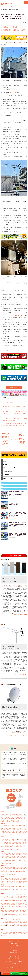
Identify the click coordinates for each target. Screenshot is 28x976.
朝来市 (2, 925)
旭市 (3, 856)
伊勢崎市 (5, 878)
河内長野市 (13, 903)
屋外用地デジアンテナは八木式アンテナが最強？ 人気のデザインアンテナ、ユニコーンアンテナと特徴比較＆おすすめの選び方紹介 (14, 413)
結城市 (10, 874)
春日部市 (9, 840)
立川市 (25, 815)
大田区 (6, 814)
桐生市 (4, 879)
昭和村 (17, 879)
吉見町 (20, 846)
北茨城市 (20, 868)
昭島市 (15, 817)
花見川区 (5, 853)
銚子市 (20, 853)
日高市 (10, 845)
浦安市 (16, 857)
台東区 (17, 813)
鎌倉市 (11, 829)
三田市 (9, 919)
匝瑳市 (17, 859)
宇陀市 (22, 933)
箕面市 (23, 904)
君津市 (10, 857)
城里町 (9, 870)
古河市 (24, 868)
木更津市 (6, 854)
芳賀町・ (16, 889)
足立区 (11, 815)
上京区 (2, 910)
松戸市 (10, 854)
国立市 (16, 818)
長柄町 (23, 861)
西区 (8, 825)
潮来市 (11, 867)
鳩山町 (24, 846)
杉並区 (20, 814)
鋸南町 (10, 863)
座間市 (24, 831)
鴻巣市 (19, 840)
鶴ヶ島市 (6, 845)
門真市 (16, 906)
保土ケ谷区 (17, 825)
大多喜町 (3, 863)
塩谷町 (6, 888)
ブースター (3, 282)
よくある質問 (6, 474)
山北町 (3, 834)
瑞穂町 (7, 821)
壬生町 (25, 889)
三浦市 (3, 831)
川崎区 (2, 828)
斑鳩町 (14, 930)
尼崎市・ (10, 924)
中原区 (7, 828)
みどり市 (11, 882)
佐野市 (3, 888)
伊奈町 (21, 845)
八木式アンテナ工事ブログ (21, 674)
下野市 (9, 888)
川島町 (17, 846)
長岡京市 (17, 915)
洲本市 (5, 925)
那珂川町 (20, 888)
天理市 (19, 933)
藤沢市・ (14, 829)
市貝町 (5, 886)
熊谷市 (6, 839)
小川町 (14, 846)
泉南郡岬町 (4, 904)
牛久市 (17, 867)
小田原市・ (18, 829)
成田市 (20, 854)
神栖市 (16, 868)
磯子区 (20, 825)
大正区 (12, 896)
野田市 (13, 854)
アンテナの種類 (14, 945)
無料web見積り (14, 952)
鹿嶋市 (7, 868)
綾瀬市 (4, 832)
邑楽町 (15, 878)
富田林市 (13, 900)
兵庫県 (2, 918)
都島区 (5, 897)
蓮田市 (23, 843)
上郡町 (20, 919)
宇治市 (9, 911)
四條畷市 (8, 903)
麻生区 (20, 828)
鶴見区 (2, 825)
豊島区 (23, 814)
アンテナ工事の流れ (7, 471)
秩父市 (16, 839)
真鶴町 (13, 834)
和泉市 (5, 903)
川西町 (5, 935)
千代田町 (6, 881)
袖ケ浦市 (24, 857)
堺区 (23, 897)
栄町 (7, 860)
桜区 (15, 838)
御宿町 (7, 863)
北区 (25, 814)
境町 (3, 870)
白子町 (20, 861)
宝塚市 (4, 924)
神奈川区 (5, 825)
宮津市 (16, 914)
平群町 (5, 930)
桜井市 (21, 930)
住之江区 (21, 894)
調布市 (18, 817)
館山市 (3, 854)
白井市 (7, 859)
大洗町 (20, 867)
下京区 (5, 910)
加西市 (13, 922)
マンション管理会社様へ (14, 958)
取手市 (20, 871)
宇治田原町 (13, 914)
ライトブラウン (20, 585)
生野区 (21, 896)
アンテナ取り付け (4, 26)
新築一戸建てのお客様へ (14, 956)
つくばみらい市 (6, 871)
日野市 (5, 818)
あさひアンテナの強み (7, 478)
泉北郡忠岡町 (21, 903)
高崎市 (24, 879)
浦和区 (18, 838)
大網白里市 (21, 860)
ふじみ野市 (17, 845)
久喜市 (6, 843)
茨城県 (2, 865)
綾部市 (10, 915)
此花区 (16, 897)
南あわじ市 (17, 922)
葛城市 (14, 932)
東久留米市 (7, 820)
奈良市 (2, 930)
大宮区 (6, 838)
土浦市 (11, 871)
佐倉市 (23, 854)
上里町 (2, 849)
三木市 (6, 919)
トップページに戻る (5, 350)
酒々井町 (4, 860)
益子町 (22, 889)
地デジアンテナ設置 (21, 29)
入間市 (13, 842)
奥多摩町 (17, 821)
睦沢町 (13, 861)
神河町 (18, 925)
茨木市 (3, 906)
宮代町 (8, 849)
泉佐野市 (17, 903)
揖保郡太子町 (17, 924)
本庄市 (2, 840)
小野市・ (7, 924)
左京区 (23, 910)
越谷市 (5, 842)
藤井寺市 (6, 906)
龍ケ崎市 (13, 874)
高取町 (20, 932)
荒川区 (2, 815)
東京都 (2, 811)
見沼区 (9, 838)
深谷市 (22, 840)
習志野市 (6, 856)
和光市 (23, 842)
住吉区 (24, 894)
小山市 (20, 886)
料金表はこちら (14, 387)
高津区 (10, 828)
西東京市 (3, 821)
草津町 (7, 879)
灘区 (24, 921)
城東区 (14, 894)
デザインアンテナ (12, 92)
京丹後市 (23, 911)
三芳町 (24, 845)
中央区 (6, 813)
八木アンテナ (20, 27)
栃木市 (16, 888)
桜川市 (6, 870)
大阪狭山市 (8, 899)
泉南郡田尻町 (14, 904)
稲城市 (19, 820)
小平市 (2, 818)
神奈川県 (3, 824)
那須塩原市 (3, 889)
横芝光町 (6, 861)
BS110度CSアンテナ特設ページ (19, 732)
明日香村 (17, 930)
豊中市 (10, 906)
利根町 (17, 871)
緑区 (22, 828)
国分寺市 (12, 818)
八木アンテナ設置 (12, 29)
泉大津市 (19, 904)
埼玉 (1, 30)
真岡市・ (19, 889)
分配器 (9, 282)
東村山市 (8, 818)
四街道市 (20, 857)
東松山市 (5, 840)
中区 (11, 825)
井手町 (20, 911)
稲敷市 (14, 867)
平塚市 (8, 829)
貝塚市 (13, 906)
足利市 (2, 886)
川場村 (24, 878)
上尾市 (25, 840)
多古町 (13, 860)
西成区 (24, 896)
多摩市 (16, 820)
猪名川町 (11, 925)
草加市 (2, 842)
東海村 (14, 871)
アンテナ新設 (17, 26)
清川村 (23, 834)
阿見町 (2, 867)
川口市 (9, 839)
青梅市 (9, 817)
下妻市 (12, 870)
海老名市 (20, 831)
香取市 (20, 859)
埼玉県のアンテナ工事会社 (18, 30)
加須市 (25, 839)
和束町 (2, 914)
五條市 (6, 933)
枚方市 (19, 899)
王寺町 (4, 932)
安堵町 (25, 933)
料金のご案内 (14, 943)
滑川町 (8, 846)
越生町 (5, 846)
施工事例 (5, 464)
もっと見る (14, 780)
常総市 (15, 870)
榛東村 (20, 879)
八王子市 (21, 815)
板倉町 (9, 878)
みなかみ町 (16, 882)
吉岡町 (23, 882)
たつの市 (2, 919)
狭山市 (13, 840)
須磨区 (3, 922)
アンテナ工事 (11, 26)
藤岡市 (5, 882)
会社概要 (14, 963)
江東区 (24, 813)
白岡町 (11, 849)
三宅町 (24, 932)
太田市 (18, 878)
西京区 (6, 911)
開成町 (6, 834)
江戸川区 (17, 815)
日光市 (9, 889)
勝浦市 (12, 856)
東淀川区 (8, 896)
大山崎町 (8, 914)
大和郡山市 (10, 933)
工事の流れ (14, 948)
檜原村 (14, 821)
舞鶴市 (13, 915)
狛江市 (22, 818)
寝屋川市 (17, 900)
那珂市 (24, 871)
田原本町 (10, 932)
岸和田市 (21, 900)
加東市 (10, 922)
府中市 (12, 817)
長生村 (16, 861)
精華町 (7, 915)
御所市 (11, 930)
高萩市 (21, 870)
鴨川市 (3, 857)
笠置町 (4, 915)
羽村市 (22, 820)
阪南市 (20, 906)
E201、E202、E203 (19, 315)
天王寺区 (8, 897)
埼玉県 (2, 836)
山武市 (24, 859)
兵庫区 (10, 921)
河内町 (4, 868)
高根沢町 (13, 888)
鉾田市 (4, 874)
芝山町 (3, 861)
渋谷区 (13, 814)
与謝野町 (12, 911)
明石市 (25, 924)
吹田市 (2, 903)
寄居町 (5, 849)
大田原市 (12, 886)
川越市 (3, 839)
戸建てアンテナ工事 (5, 31)
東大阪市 (12, 899)
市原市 (15, 856)
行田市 (13, 839)
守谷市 (7, 874)
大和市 (13, 831)
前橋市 (8, 882)
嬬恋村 (10, 881)
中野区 (16, 814)
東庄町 (16, 860)
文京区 (14, 813)
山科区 (20, 910)
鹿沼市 (23, 886)
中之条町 (20, 881)
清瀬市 (3, 820)
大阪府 (2, 893)
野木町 (13, 889)
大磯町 (13, 832)
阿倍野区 (12, 897)
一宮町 (10, 861)
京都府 (2, 908)
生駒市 (7, 932)
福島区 (18, 896)
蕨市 (7, 842)
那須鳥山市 (24, 888)
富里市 (10, 859)
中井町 (20, 832)
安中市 (2, 878)
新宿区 (11, 813)
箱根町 (9, 834)
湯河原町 (16, 834)
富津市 (13, 857)
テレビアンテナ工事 (13, 27)
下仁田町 (13, 879)
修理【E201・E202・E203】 (9, 467)
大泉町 (12, 878)
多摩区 (13, 828)
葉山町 (7, 832)
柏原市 (22, 899)
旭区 (7, 894)
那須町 (6, 889)
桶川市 (3, 843)
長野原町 (24, 881)
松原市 (16, 899)
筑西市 (24, 870)
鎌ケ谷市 (6, 857)
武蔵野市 (2, 817)
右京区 (11, 910)
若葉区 (12, 853)
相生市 (15, 925)
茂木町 (2, 890)
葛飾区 (14, 815)
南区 (13, 825)
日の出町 (10, 821)
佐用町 (7, 921)
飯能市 (22, 839)
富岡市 (13, 881)
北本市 (9, 843)
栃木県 (2, 885)
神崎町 (10, 860)
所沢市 (19, 839)
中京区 (8, 910)
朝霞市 (16, 842)
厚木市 (9, 831)
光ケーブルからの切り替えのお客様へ (14, 961)
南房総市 (13, 859)
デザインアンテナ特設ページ (20, 614)
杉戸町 (14, 849)
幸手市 (3, 845)
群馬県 (2, 876)
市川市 (24, 853)
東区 (25, 897)
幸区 (4, 828)
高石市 (26, 906)
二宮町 (16, 832)
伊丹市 (4, 921)
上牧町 (3, 933)
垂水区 (21, 921)
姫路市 (24, 922)
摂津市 (25, 900)
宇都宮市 (8, 886)
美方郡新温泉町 (23, 925)
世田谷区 (10, 814)
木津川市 (23, 914)
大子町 (18, 870)
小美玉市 (24, 867)
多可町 (21, 922)
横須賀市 (4, 829)
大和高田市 (15, 933)
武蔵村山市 (12, 820)
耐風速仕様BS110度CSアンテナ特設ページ (17, 735)
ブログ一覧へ (14, 439)
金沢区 (24, 825)
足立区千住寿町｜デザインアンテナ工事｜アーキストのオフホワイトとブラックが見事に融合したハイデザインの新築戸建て (22, 439)
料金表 (4, 461)
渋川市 (10, 879)
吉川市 (13, 845)
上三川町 (16, 886)
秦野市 (6, 831)
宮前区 (16, 828)
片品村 (21, 878)
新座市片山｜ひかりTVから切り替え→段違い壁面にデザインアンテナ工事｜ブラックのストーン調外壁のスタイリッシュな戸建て (5, 439)
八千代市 (21, 856)
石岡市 (5, 867)
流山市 (18, 856)
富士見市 (16, 843)
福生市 (19, 818)
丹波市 (23, 919)
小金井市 (24, 817)
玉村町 (3, 881)
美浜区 (17, 853)
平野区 (15, 896)
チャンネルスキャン (17, 312)
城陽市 (5, 914)
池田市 (25, 899)
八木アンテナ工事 (4, 29)
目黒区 (3, 814)
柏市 (9, 856)
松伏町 (17, 849)
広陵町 (8, 930)
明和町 (20, 882)
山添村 (2, 935)
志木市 (20, 842)
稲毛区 (9, 853)
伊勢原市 (16, 831)
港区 (8, 813)
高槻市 (23, 906)
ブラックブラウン (9, 586)
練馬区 (8, 815)
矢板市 (5, 890)
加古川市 (6, 922)
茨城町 (8, 867)
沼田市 (16, 881)
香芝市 (17, 932)
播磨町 (22, 924)
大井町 (23, 832)
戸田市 (10, 842)
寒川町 (10, 832)
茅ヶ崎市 (22, 829)
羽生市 (16, 840)
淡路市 (8, 925)
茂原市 (16, 854)
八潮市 (13, 843)
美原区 (2, 899)
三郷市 (20, 843)
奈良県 (2, 929)
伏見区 (14, 910)
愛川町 (20, 834)
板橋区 (5, 815)
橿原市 (24, 930)
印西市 (4, 859)
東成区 (5, 896)
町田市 (21, 817)
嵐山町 (11, 846)
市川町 (13, 924)
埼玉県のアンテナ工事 (7, 30)
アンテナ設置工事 (4, 27)
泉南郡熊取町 (9, 904)
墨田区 (20, 813)
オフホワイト (13, 585)
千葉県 (2, 851)
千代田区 (2, 813)
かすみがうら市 (12, 868)
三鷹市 (6, 817)
